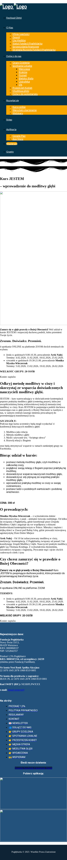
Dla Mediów (19, 40)
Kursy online (19, 106)
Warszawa (24, 68)
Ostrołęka (24, 81)
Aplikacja (11, 129)
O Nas (9, 27)
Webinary (17, 113)
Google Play (19, 135)
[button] (8, 376)
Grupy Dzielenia (21, 62)
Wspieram (11, 143)
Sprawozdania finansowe (25, 46)
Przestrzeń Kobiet (22, 87)
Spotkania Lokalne (22, 65)
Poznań (23, 75)
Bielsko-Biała (26, 78)
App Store (17, 138)
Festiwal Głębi (14, 17)
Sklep (9, 119)
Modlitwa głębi (20, 90)
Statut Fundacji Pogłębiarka (27, 43)
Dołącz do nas (13, 56)
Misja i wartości (20, 33)
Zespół (16, 37)
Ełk (20, 84)
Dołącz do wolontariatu (25, 93)
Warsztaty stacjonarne (24, 109)
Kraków (23, 71)
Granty (10, 151)
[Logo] (33, 6)
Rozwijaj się (12, 100)
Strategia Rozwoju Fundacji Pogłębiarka (33, 49)
